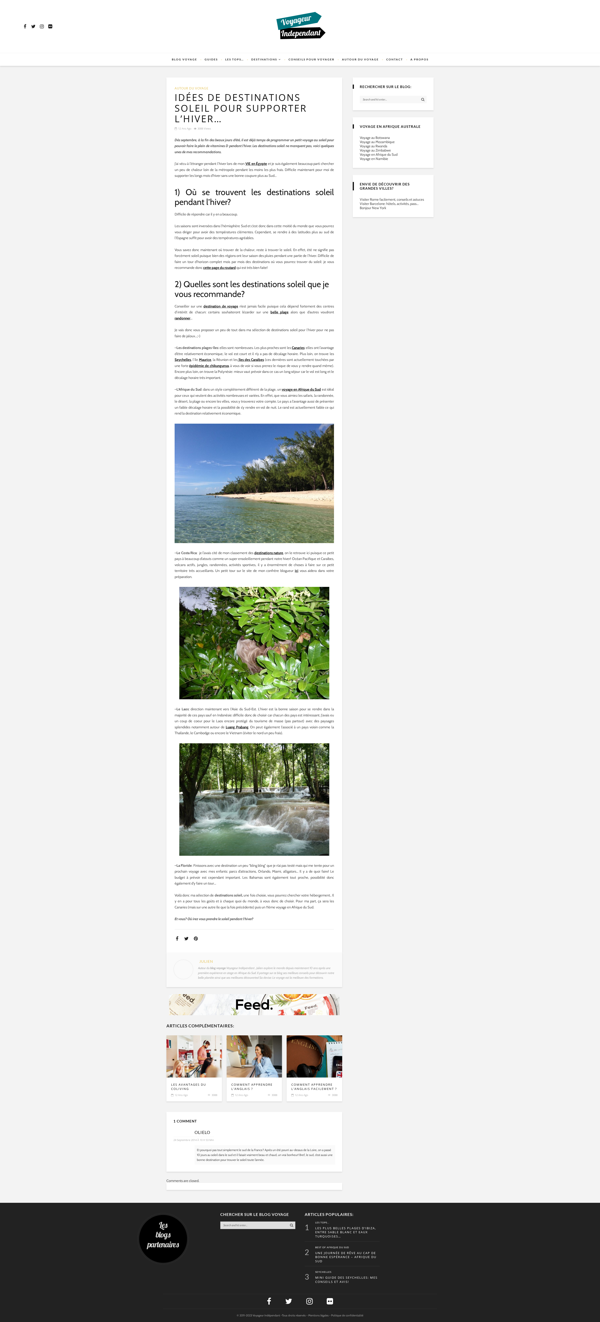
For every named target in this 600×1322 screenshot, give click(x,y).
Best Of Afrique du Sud (332, 1247)
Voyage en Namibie (374, 159)
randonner (182, 318)
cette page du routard (219, 268)
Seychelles (183, 360)
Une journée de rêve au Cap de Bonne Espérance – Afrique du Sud (345, 1257)
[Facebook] (25, 26)
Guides (211, 59)
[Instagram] (41, 26)
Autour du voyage (360, 59)
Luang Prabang (237, 727)
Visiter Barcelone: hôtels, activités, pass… (389, 204)
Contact (394, 59)
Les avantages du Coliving (188, 1087)
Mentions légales (318, 1315)
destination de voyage (220, 306)
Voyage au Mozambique (377, 142)
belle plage (279, 312)
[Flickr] (50, 26)
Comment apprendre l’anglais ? (252, 1087)
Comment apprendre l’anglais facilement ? (314, 1087)
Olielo (202, 1132)
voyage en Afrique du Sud (301, 389)
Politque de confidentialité (347, 1315)
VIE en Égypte (256, 164)
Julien (206, 961)
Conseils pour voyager (311, 59)
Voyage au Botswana (375, 138)
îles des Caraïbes (251, 360)
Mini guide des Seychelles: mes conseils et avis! (346, 1280)
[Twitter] (33, 26)
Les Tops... (322, 1223)
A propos (419, 59)
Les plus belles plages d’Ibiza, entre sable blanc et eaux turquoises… (345, 1232)
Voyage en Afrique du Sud (379, 154)
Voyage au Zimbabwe (375, 150)
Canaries (298, 348)
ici (296, 571)
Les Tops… (234, 59)
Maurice (205, 360)
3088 (214, 1095)
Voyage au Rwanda (373, 146)
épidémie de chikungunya (209, 366)
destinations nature (268, 553)
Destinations (264, 59)
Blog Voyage (184, 59)
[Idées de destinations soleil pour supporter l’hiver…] (194, 1056)
